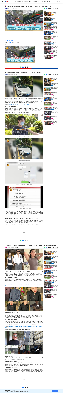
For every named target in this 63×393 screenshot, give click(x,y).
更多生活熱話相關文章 (9, 40)
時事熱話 (52, 24)
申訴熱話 (52, 14)
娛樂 (8, 244)
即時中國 (6, 74)
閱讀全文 (7, 35)
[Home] (6, 1)
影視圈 (52, 38)
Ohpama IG (10, 44)
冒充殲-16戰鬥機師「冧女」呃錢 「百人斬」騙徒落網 (19, 104)
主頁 (6, 5)
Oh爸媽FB (9, 42)
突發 (52, 19)
